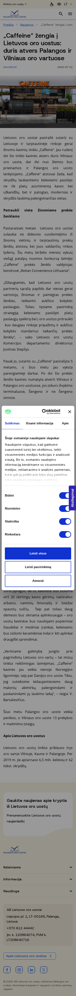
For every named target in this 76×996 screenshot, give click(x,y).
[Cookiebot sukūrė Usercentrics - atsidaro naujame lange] (44, 411)
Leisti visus (38, 553)
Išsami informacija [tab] (39, 423)
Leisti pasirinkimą (38, 567)
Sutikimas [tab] (12, 423)
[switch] (65, 508)
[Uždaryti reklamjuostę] (69, 411)
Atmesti (38, 580)
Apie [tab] (65, 423)
